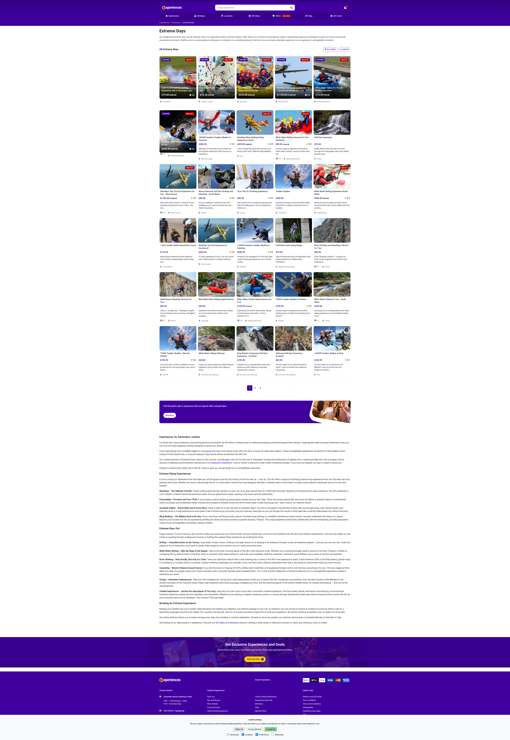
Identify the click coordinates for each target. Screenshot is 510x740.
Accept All (271, 729)
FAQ (304, 714)
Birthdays (259, 704)
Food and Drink (213, 707)
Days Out (211, 697)
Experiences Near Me (263, 700)
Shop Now (169, 415)
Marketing (279, 735)
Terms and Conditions (312, 704)
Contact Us (179, 711)
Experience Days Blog (311, 711)
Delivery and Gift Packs (312, 697)
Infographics (308, 707)
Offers (282, 16)
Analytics (249, 735)
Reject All (239, 729)
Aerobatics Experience (221, 463)
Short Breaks (212, 704)
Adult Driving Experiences (217, 711)
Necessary (234, 735)
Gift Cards (337, 16)
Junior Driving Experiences (266, 697)
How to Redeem (309, 700)
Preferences (264, 735)
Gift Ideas (220, 622)
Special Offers (260, 711)
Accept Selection (255, 729)
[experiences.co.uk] (207, 680)
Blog (310, 16)
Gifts (257, 707)
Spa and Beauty (213, 700)
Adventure (176, 22)
